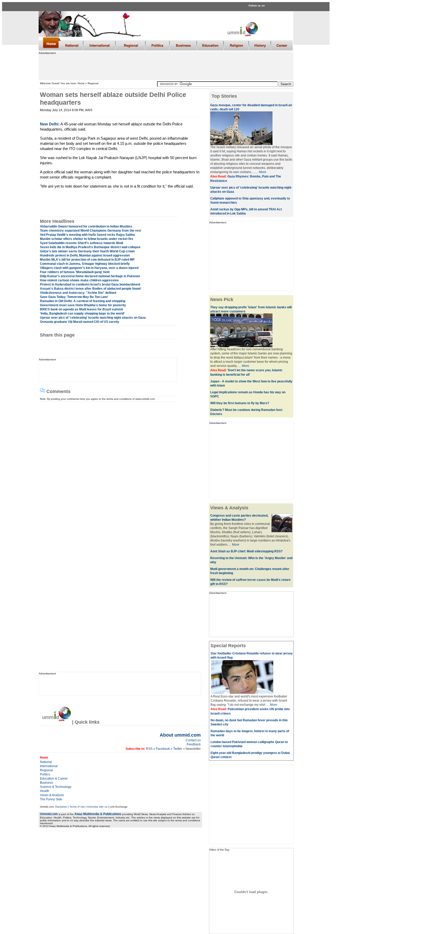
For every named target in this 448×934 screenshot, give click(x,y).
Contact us (193, 740)
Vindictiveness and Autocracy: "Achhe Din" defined (78, 293)
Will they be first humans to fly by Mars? (239, 403)
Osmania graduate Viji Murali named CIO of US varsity (79, 322)
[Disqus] (118, 466)
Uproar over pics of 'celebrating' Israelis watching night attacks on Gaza (93, 317)
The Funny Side (51, 799)
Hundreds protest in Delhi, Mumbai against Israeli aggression (85, 255)
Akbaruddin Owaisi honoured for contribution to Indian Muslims (86, 226)
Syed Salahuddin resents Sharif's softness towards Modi (81, 243)
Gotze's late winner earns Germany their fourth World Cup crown (87, 251)
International (49, 766)
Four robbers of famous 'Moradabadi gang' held (74, 272)
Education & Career (54, 778)
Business (46, 783)
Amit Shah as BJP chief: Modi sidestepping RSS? (246, 551)
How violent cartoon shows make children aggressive (79, 280)
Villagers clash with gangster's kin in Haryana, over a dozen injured (89, 268)
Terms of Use (77, 806)
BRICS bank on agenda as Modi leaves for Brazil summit (81, 309)
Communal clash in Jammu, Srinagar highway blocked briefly (85, 264)
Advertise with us (97, 806)
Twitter (178, 749)
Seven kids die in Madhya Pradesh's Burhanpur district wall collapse (90, 247)
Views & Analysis (52, 795)
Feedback (194, 744)
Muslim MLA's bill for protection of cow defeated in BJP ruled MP (87, 259)
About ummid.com (180, 735)
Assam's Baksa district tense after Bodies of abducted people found (90, 288)
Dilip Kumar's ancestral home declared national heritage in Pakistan (90, 276)
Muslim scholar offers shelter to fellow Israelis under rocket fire (86, 239)
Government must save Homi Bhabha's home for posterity (83, 305)
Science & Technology (55, 787)
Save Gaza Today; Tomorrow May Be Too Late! (74, 297)
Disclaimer (61, 806)
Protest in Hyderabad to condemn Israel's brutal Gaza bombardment (90, 284)
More (262, 172)
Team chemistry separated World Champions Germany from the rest (90, 230)
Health (44, 791)
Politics (45, 774)
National (46, 762)
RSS (148, 749)
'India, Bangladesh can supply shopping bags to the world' (82, 313)
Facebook (163, 749)
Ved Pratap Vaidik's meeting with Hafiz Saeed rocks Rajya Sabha (87, 235)
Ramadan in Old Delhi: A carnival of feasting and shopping (82, 301)
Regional (46, 770)
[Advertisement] (165, 66)
